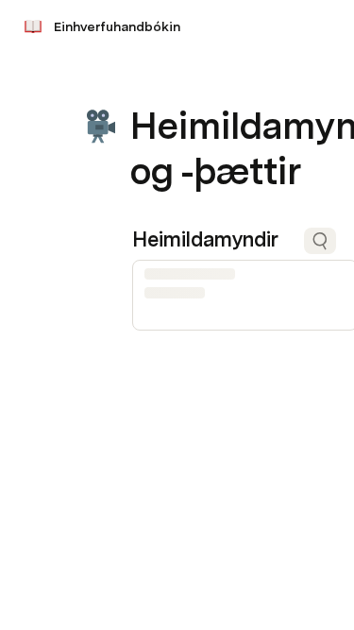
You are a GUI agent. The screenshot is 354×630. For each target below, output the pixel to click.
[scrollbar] (242, 336)
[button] (142, 83)
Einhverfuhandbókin (117, 26)
